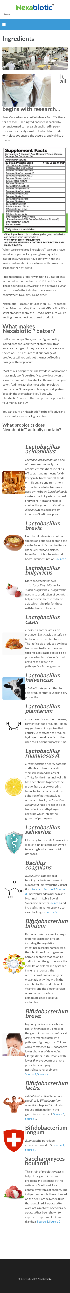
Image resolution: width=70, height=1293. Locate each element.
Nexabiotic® (44, 1279)
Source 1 (61, 559)
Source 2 (49, 889)
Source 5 (51, 912)
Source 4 (55, 903)
